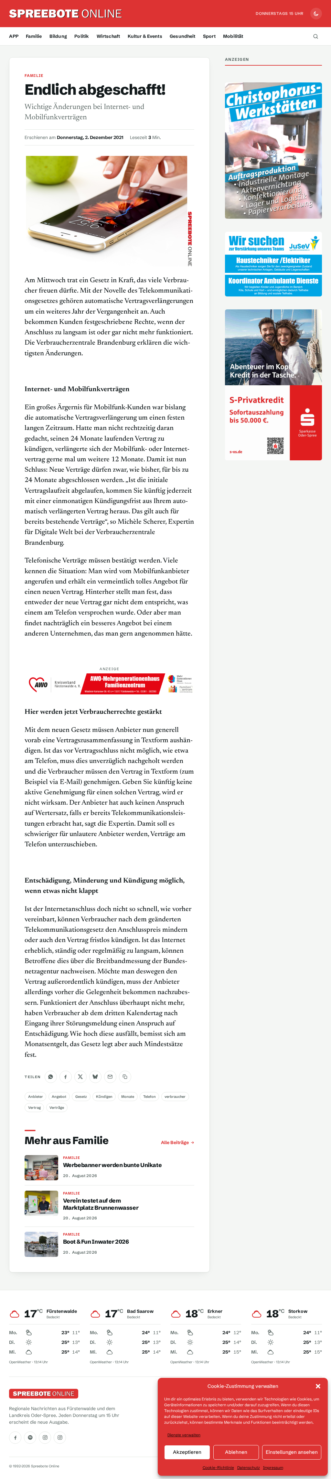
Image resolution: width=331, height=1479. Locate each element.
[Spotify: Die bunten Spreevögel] (30, 1437)
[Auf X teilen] (80, 1077)
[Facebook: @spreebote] (15, 1437)
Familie (34, 36)
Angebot (59, 1096)
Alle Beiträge (175, 1142)
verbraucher (175, 1096)
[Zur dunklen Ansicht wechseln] (316, 13)
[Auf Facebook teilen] (65, 1077)
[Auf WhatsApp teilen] (51, 1077)
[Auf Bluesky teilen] (95, 1077)
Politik (81, 36)
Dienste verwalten (183, 1434)
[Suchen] (316, 36)
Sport (209, 36)
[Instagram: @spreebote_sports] (60, 1437)
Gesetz (81, 1096)
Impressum (273, 1467)
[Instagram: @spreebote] (45, 1437)
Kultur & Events (145, 36)
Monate (127, 1096)
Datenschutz (248, 1467)
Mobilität (233, 36)
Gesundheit (182, 36)
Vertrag (34, 1107)
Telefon (149, 1096)
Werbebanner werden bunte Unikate (112, 1165)
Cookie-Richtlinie (218, 1467)
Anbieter (35, 1096)
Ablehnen (236, 1452)
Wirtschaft (108, 36)
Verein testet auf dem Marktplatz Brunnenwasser (101, 1204)
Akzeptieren (187, 1452)
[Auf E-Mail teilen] (110, 1077)
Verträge (56, 1107)
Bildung (58, 36)
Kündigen (104, 1096)
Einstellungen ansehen (292, 1452)
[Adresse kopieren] (125, 1077)
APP (13, 36)
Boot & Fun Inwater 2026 (96, 1241)
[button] (318, 1386)
